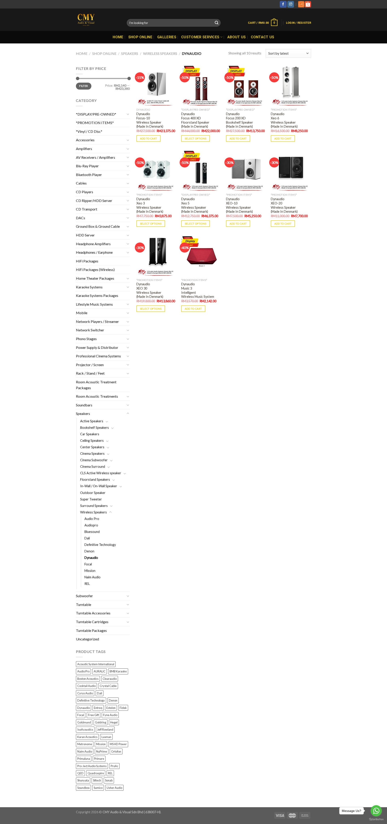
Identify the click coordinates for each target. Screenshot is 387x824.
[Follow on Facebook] (283, 4)
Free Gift (93, 715)
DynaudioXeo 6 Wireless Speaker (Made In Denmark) (284, 120)
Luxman (106, 737)
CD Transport (86, 209)
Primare (99, 758)
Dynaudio (91, 558)
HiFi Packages (87, 261)
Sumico (98, 788)
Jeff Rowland (105, 729)
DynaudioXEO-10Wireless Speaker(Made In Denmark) (239, 205)
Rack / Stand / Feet (90, 373)
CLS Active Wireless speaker (100, 473)
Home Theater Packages (95, 278)
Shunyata (83, 780)
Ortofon (116, 751)
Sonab (109, 780)
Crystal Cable (108, 686)
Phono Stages (86, 339)
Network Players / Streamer (97, 321)
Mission (89, 571)
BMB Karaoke (118, 671)
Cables (81, 183)
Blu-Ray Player (87, 166)
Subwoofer (84, 596)
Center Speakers (92, 447)
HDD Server (85, 235)
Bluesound (92, 532)
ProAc (114, 766)
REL (87, 584)
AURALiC (99, 671)
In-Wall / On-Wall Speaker (98, 486)
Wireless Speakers (160, 53)
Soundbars (84, 405)
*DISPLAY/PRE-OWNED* (96, 114)
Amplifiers (84, 148)
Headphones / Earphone (94, 252)
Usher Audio (114, 788)
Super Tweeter (91, 499)
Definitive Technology (100, 545)
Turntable (83, 604)
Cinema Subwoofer (94, 460)
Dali (87, 538)
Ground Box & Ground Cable (98, 226)
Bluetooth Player (89, 174)
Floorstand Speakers (95, 479)
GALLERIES (166, 37)
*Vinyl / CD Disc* (89, 131)
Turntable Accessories (93, 613)
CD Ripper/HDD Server (94, 200)
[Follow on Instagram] (290, 4)
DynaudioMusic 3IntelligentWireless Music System (197, 290)
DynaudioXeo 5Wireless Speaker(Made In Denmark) (194, 205)
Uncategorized (87, 639)
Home (118, 37)
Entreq (98, 708)
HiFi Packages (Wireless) (95, 269)
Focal (88, 564)
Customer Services (200, 37)
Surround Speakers (94, 506)
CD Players (84, 192)
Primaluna (83, 758)
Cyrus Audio (85, 693)
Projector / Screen (90, 365)
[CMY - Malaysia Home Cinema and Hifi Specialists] (98, 20)
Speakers (129, 53)
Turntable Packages (91, 630)
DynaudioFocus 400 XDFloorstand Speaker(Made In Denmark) (195, 120)
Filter (83, 86)
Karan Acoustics (87, 737)
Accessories (85, 140)
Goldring (100, 722)
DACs (80, 218)
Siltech (97, 780)
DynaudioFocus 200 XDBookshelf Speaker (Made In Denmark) (239, 120)
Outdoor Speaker (92, 493)
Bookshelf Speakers (94, 427)
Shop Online (140, 37)
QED (80, 773)
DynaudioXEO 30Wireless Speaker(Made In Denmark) (149, 290)
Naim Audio (92, 577)
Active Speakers (91, 421)
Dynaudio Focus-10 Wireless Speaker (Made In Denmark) (149, 120)
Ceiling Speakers (92, 440)
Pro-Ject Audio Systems (92, 766)
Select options (195, 138)
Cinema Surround (92, 466)
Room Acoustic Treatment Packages (96, 385)
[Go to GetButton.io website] (376, 819)
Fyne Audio (110, 715)
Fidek (123, 708)
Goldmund (84, 722)
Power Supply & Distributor (97, 347)
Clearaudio (110, 678)
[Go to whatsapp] (376, 810)
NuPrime (101, 751)
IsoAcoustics (85, 729)
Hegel (114, 722)
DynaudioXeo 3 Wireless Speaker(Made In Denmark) (149, 205)
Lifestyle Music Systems (94, 304)
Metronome (84, 744)
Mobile (81, 313)
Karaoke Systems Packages (97, 295)
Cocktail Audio (86, 686)
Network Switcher (90, 330)
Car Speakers (89, 434)
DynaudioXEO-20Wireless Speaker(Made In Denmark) (284, 205)
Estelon (111, 708)
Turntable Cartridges (92, 622)
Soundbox (83, 788)
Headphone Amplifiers (93, 244)
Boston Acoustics (88, 678)
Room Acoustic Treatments (97, 396)
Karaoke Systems (89, 287)
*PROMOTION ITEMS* (95, 122)
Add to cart (148, 138)
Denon (89, 551)
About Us (236, 37)
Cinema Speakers (92, 453)
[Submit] (216, 23)
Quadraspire (96, 773)
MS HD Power (118, 744)
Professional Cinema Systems (98, 356)
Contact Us (262, 37)
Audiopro (91, 525)
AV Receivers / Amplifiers (95, 157)
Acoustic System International (95, 664)
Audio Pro (91, 519)
